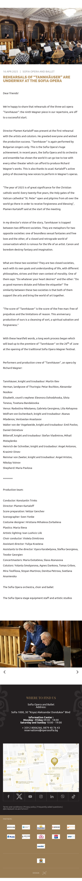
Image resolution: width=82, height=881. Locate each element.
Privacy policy (30, 807)
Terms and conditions (12, 807)
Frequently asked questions (49, 807)
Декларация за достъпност (15, 809)
